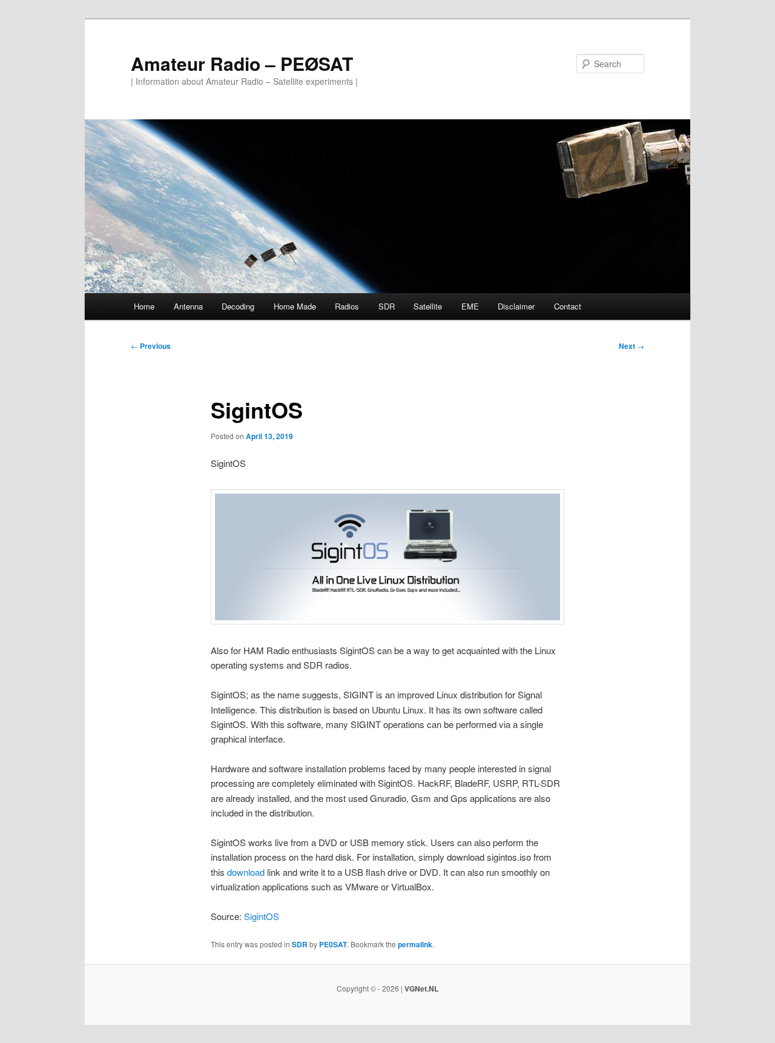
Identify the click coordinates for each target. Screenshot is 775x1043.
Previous (151, 345)
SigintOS (261, 916)
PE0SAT (333, 944)
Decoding (238, 306)
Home (144, 306)
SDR (386, 306)
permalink (415, 944)
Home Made (295, 306)
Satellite (428, 306)
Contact (567, 306)
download (246, 872)
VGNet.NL (421, 988)
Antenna (188, 306)
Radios (347, 306)
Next (631, 345)
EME (470, 306)
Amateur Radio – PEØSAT (242, 63)
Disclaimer (516, 306)
